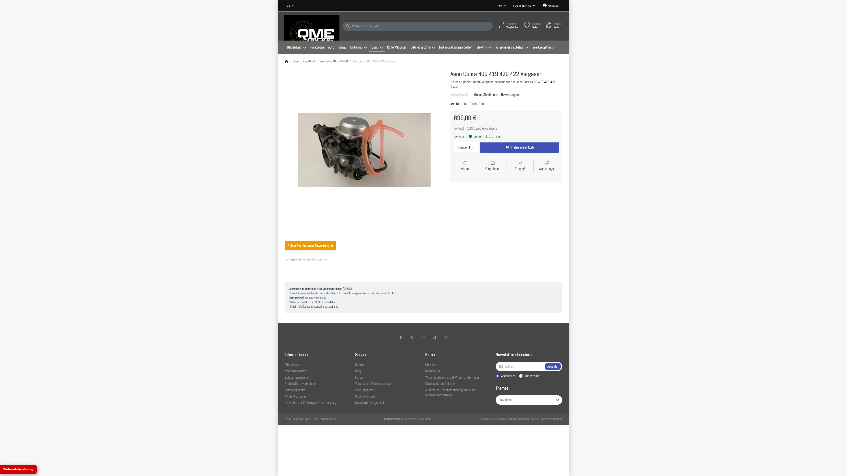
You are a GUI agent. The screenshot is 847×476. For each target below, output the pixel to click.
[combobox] (290, 6)
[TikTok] (435, 337)
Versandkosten (490, 128)
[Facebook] (401, 337)
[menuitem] (296, 47)
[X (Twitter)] (412, 337)
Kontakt (503, 5)
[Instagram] (423, 337)
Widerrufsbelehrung (18, 469)
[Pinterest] (446, 337)
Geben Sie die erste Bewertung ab (496, 94)
